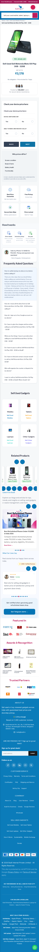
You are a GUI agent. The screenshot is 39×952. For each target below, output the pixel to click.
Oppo (31, 921)
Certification (9, 782)
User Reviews (23, 800)
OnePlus (6, 921)
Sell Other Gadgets (26, 831)
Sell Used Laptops (12, 831)
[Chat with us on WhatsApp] (34, 947)
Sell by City (16, 788)
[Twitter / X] (31, 765)
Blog (15, 800)
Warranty (17, 776)
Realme (4, 924)
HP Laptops (22, 935)
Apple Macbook (17, 933)
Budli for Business (10, 806)
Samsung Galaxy (28, 918)
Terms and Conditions (28, 776)
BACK (11, 144)
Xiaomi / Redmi (17, 921)
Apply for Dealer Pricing (23, 905)
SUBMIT (32, 753)
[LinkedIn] (19, 765)
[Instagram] (13, 765)
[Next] (34, 506)
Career (32, 800)
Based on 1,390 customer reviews (19, 720)
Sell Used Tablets (26, 825)
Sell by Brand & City (17, 887)
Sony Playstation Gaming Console (14, 941)
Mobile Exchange (29, 837)
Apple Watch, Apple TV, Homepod (25, 939)
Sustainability (18, 837)
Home (3, 20)
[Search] (34, 15)
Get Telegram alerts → (19, 612)
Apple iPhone (16, 918)
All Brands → (32, 924)
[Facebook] (8, 765)
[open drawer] (6, 7)
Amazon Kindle (19, 930)
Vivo (25, 921)
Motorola (23, 924)
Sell (7, 20)
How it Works (8, 837)
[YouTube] (25, 765)
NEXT (28, 144)
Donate (19, 843)
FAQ (16, 782)
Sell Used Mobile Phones (17, 20)
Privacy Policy (8, 776)
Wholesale (19, 813)
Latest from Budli (8, 492)
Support (24, 788)
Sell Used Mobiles (13, 825)
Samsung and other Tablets (27, 927)
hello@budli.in (20, 732)
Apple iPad (15, 927)
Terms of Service (29, 872)
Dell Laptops (26, 933)
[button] (16, 462)
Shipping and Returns (27, 782)
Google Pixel (13, 924)
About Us (8, 800)
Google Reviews (29, 806)
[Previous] (28, 506)
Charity (20, 806)
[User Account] (33, 7)
